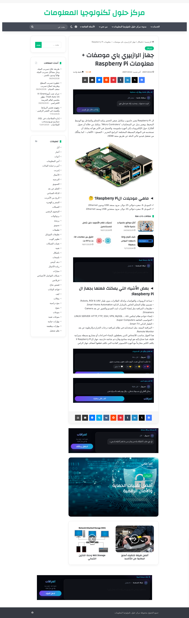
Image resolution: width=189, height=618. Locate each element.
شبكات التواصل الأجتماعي (48, 275)
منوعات (56, 312)
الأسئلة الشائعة (88, 27)
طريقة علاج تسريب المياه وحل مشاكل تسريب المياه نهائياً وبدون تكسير (48, 72)
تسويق (57, 225)
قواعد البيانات (54, 289)
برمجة (57, 221)
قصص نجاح (55, 285)
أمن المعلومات (53, 161)
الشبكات (56, 207)
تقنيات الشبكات (53, 243)
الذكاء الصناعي (53, 193)
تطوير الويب (54, 239)
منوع (58, 308)
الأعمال (56, 175)
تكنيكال (140, 42)
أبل (58, 147)
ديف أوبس (55, 262)
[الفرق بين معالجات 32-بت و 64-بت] (104, 241)
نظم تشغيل (55, 330)
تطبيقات (56, 230)
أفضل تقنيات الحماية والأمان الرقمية (132, 488)
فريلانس (56, 280)
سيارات (56, 271)
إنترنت (57, 170)
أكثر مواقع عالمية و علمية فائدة (126, 225)
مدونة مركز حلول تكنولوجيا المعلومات (130, 27)
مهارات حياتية (54, 321)
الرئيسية (148, 42)
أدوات (57, 156)
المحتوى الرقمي (53, 211)
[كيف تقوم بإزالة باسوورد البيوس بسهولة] (146, 241)
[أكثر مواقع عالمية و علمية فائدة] (146, 226)
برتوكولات (55, 216)
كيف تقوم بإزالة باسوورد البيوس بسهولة (128, 241)
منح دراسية (55, 303)
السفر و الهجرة (53, 202)
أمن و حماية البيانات (51, 166)
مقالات (57, 298)
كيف (58, 294)
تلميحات (147, 475)
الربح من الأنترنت (52, 198)
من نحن (104, 27)
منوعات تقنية (54, 317)
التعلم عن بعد (54, 188)
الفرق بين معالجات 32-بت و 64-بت (83, 239)
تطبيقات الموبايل (52, 234)
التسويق (56, 184)
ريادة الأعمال (54, 266)
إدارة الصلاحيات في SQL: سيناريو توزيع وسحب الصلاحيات (49, 121)
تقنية (58, 248)
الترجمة (56, 179)
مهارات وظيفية (53, 326)
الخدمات (156, 27)
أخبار (57, 152)
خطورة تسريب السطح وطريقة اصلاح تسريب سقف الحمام (50, 86)
